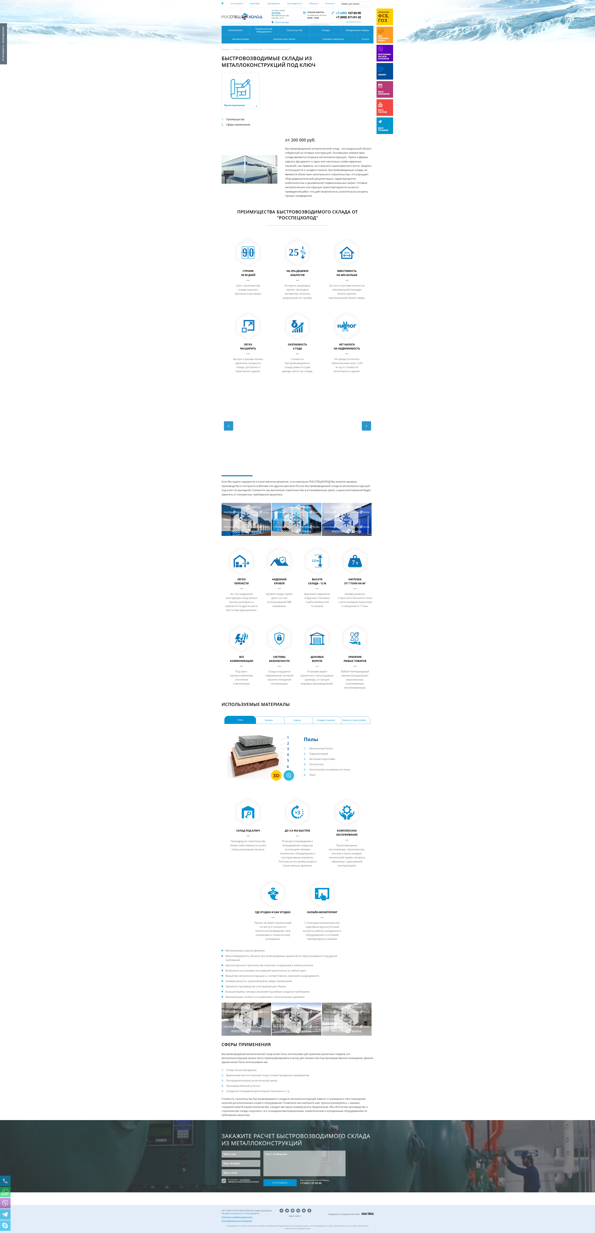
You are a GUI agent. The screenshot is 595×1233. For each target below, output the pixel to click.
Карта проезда (282, 22)
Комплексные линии (284, 39)
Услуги (365, 39)
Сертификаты (273, 3)
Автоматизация (240, 39)
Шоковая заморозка (333, 39)
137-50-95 (348, 13)
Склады (326, 30)
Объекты (313, 3)
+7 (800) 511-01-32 (348, 17)
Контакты (330, 3)
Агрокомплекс (235, 30)
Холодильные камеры (357, 30)
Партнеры (255, 3)
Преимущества (235, 119)
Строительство (294, 30)
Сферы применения (238, 124)
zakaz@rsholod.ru (353, 21)
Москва (276, 12)
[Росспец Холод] (242, 16)
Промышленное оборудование (263, 30)
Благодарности (294, 3)
